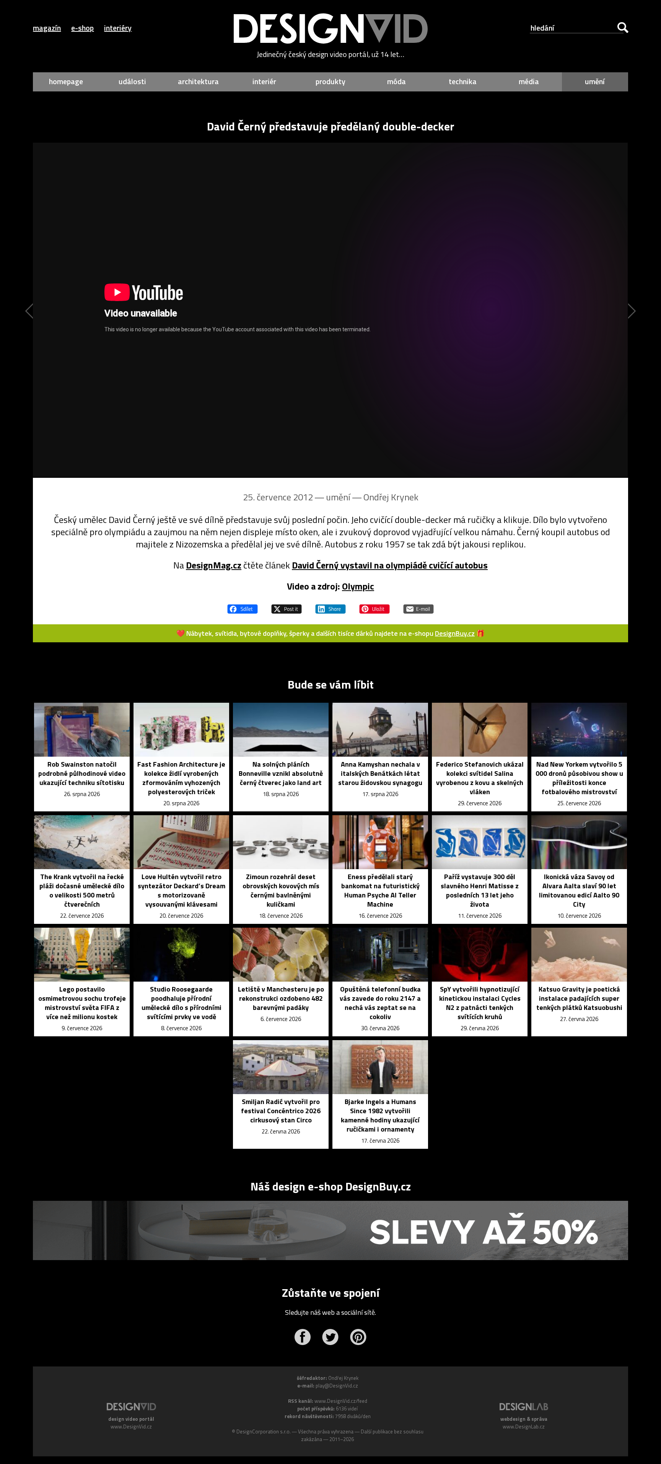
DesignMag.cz (213, 565)
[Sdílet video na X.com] (286, 605)
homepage (66, 81)
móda (396, 81)
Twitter (330, 1337)
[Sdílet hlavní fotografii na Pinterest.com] (374, 605)
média (529, 81)
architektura (198, 81)
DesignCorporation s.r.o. (263, 1431)
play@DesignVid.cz (337, 1385)
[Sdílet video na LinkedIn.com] (330, 605)
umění (595, 81)
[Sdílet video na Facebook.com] (242, 605)
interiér (264, 81)
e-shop (82, 28)
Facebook (302, 1337)
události (132, 81)
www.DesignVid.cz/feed (340, 1401)
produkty (330, 81)
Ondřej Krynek (390, 497)
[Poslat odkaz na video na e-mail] (418, 605)
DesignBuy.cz (455, 633)
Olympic (358, 586)
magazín (47, 28)
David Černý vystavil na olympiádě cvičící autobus (390, 565)
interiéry (118, 28)
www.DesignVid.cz (131, 1426)
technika (463, 81)
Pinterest (358, 1337)
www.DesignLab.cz (524, 1426)
